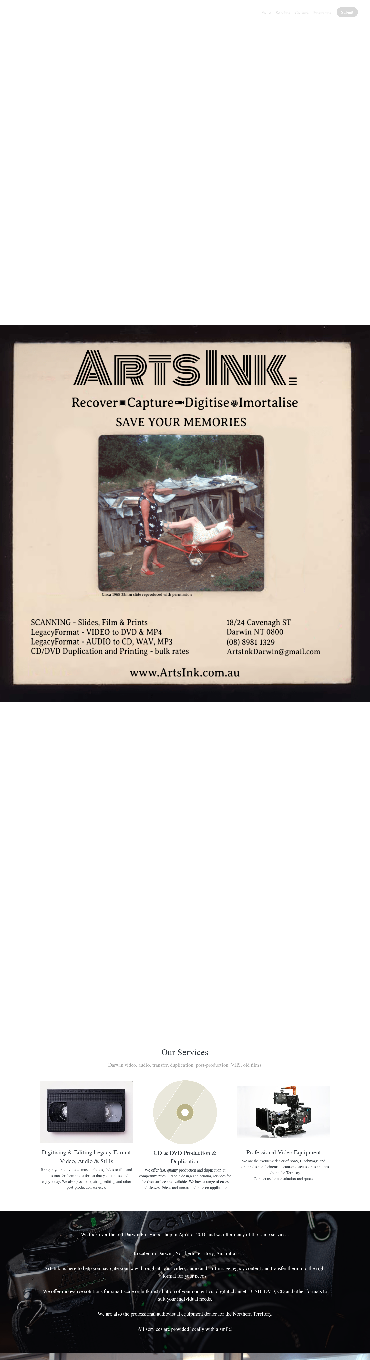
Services (283, 12)
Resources (322, 12)
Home (266, 12)
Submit (347, 12)
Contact (301, 12)
